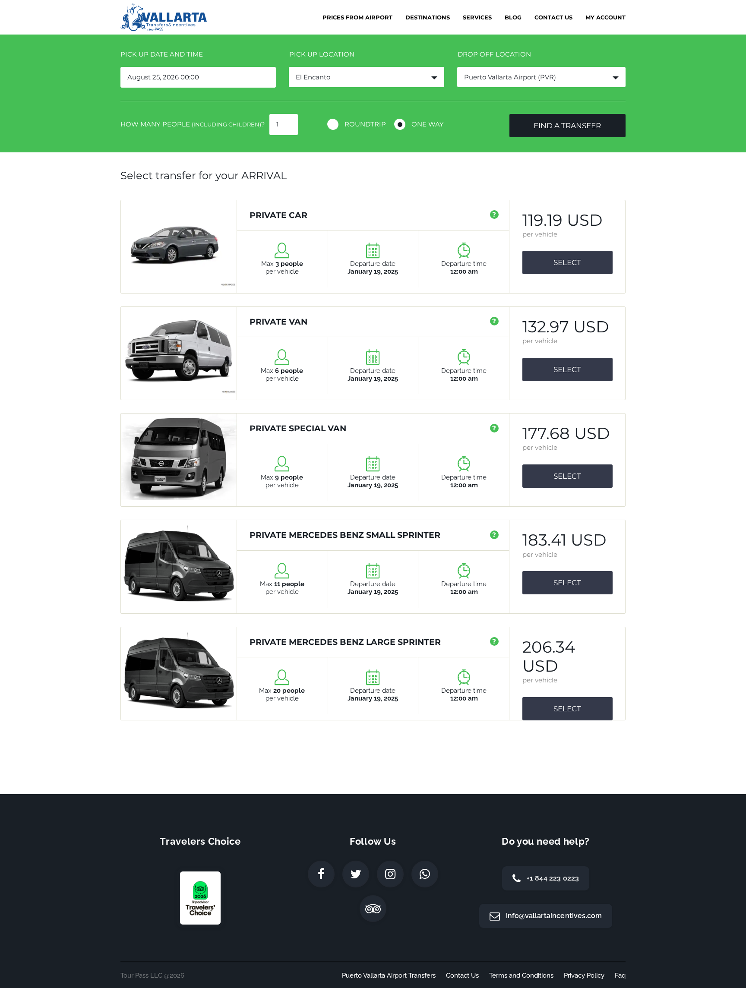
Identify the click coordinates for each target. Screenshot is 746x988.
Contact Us (553, 17)
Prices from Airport (357, 17)
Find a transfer (567, 125)
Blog (513, 17)
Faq (620, 975)
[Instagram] (390, 874)
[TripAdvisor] (373, 908)
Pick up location (321, 54)
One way (427, 124)
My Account (605, 17)
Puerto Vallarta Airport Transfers (389, 975)
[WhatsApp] (424, 874)
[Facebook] (321, 874)
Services (477, 17)
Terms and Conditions (521, 975)
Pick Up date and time (161, 54)
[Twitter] (355, 874)
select (567, 262)
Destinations (427, 17)
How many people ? (192, 124)
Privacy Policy (584, 975)
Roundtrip (365, 124)
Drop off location (494, 54)
